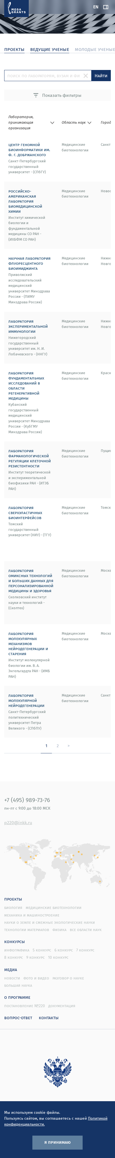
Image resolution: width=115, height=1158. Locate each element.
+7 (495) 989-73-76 (27, 800)
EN (96, 6)
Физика (59, 929)
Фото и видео (36, 978)
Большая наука (18, 985)
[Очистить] (85, 75)
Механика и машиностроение (31, 915)
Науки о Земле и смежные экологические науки (49, 922)
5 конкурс (42, 950)
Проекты (13, 899)
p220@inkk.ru (18, 822)
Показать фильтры (61, 95)
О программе (17, 997)
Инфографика (16, 950)
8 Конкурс (13, 957)
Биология (13, 907)
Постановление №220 (24, 1006)
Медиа (10, 969)
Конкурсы (14, 941)
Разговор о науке (68, 978)
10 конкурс (58, 957)
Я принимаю (57, 1142)
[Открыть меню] (106, 7)
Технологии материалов (26, 929)
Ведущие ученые (49, 49)
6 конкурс (63, 950)
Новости (12, 978)
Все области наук (86, 929)
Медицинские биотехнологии (54, 907)
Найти (101, 75)
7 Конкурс (85, 950)
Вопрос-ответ (18, 1017)
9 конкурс (35, 957)
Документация (61, 1006)
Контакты (49, 1017)
